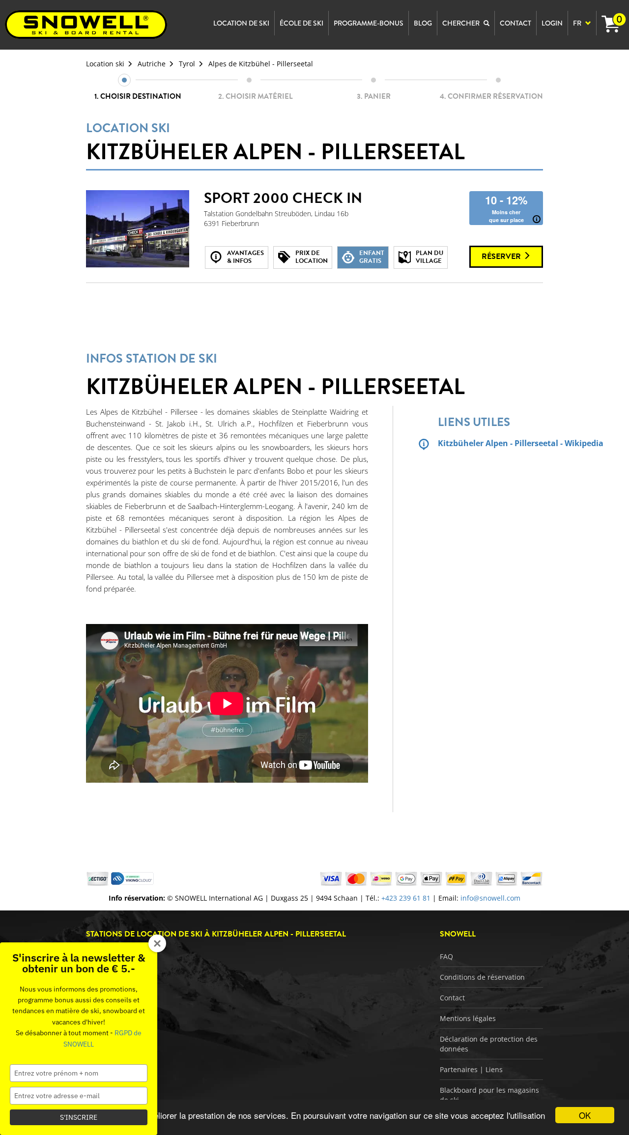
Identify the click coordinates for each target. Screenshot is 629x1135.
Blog (423, 23)
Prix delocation (311, 257)
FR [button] (578, 23)
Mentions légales (468, 1018)
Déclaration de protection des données (489, 1043)
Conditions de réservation (482, 977)
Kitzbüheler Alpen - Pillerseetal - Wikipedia (490, 443)
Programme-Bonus (368, 23)
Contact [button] (515, 23)
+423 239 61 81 (405, 898)
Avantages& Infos (245, 257)
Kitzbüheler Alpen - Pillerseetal (275, 143)
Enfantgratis (371, 257)
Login (552, 23)
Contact (452, 997)
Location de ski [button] (241, 23)
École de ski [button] (301, 23)
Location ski (105, 63)
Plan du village (429, 257)
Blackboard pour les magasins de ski (489, 1095)
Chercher (461, 23)
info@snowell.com (490, 898)
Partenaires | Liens (471, 1069)
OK (585, 1115)
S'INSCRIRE (78, 1117)
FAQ (446, 956)
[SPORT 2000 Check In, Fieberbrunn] (137, 229)
